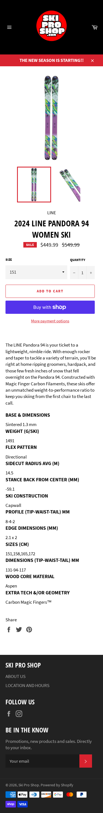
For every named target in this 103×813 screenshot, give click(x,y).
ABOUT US (15, 676)
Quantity (77, 260)
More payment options (50, 320)
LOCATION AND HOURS (27, 685)
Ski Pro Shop (28, 785)
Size (8, 259)
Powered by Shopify (57, 785)
